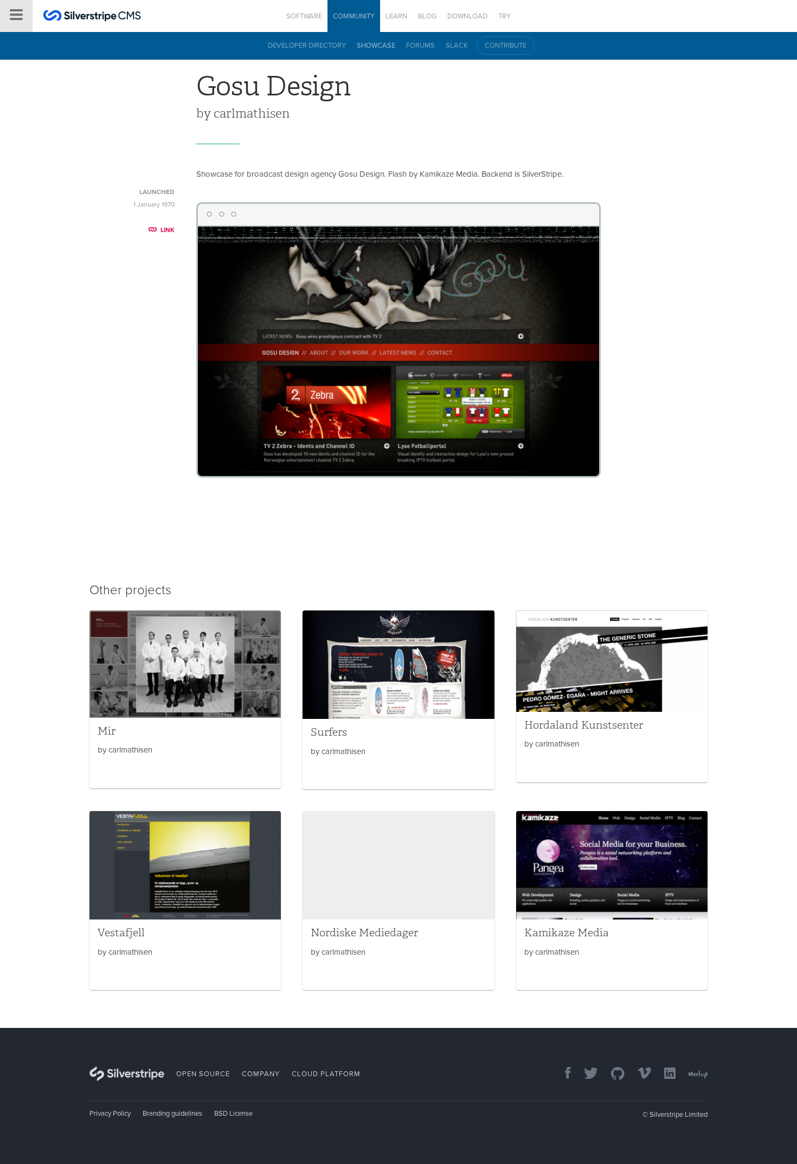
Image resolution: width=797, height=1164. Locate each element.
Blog (427, 16)
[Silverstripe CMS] (92, 17)
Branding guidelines (172, 1113)
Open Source (203, 1074)
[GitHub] (612, 1074)
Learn (396, 16)
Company (261, 1074)
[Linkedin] (664, 1074)
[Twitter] (585, 1074)
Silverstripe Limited (679, 1114)
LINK (167, 230)
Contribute (505, 45)
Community (354, 16)
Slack (457, 45)
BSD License (233, 1113)
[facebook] (562, 1074)
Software (304, 16)
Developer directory (307, 45)
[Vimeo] (639, 1074)
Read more (185, 699)
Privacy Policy (110, 1113)
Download (467, 16)
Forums (420, 45)
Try (504, 16)
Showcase (376, 45)
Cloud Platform (326, 1074)
